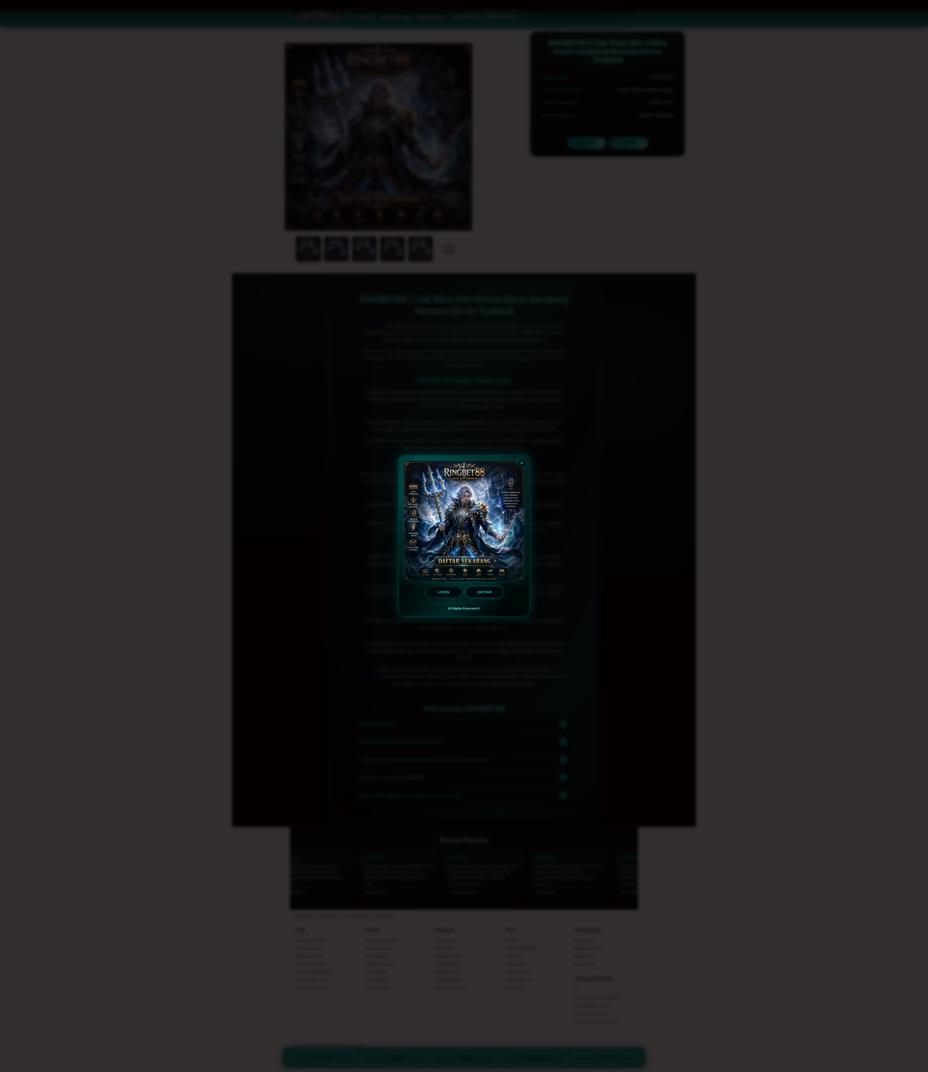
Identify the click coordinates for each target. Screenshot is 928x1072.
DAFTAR (484, 592)
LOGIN (443, 592)
